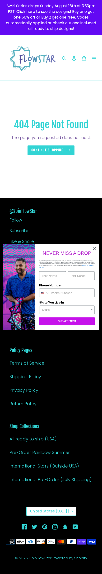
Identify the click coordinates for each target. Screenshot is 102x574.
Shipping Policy (25, 377)
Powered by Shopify (70, 557)
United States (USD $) (49, 511)
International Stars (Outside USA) (44, 466)
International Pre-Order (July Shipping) (50, 479)
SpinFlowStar (40, 557)
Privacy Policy (23, 390)
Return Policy (23, 404)
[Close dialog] (94, 248)
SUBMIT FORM (67, 321)
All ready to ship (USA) (33, 439)
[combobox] (44, 293)
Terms (41, 267)
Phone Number (50, 285)
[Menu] (94, 57)
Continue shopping (47, 150)
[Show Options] (91, 310)
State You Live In (51, 302)
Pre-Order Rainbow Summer (39, 452)
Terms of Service (26, 363)
